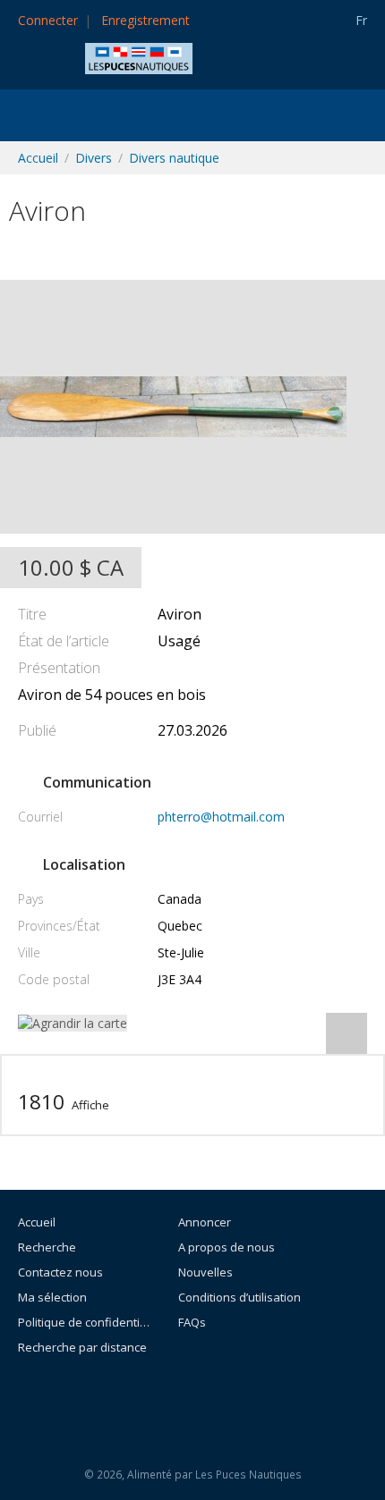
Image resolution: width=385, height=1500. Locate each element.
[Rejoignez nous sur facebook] (200, 1395)
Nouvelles (205, 1272)
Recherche (47, 1247)
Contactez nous (60, 1272)
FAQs (192, 1322)
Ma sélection (52, 1297)
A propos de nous (226, 1247)
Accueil (38, 157)
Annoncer (204, 1222)
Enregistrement (145, 20)
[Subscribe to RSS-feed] (152, 1395)
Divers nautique (174, 157)
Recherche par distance (82, 1347)
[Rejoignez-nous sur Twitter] (241, 1395)
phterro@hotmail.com (221, 816)
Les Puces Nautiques (248, 1474)
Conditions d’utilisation (239, 1297)
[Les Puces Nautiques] (138, 56)
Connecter (48, 20)
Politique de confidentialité (84, 1322)
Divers (93, 157)
